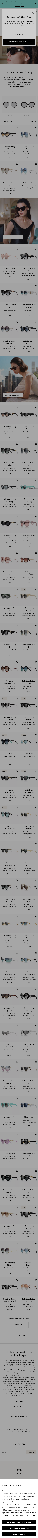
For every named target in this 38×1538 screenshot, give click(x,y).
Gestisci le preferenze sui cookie (19, 1522)
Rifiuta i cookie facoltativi (19, 1528)
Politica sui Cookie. (28, 1515)
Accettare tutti (19, 1534)
